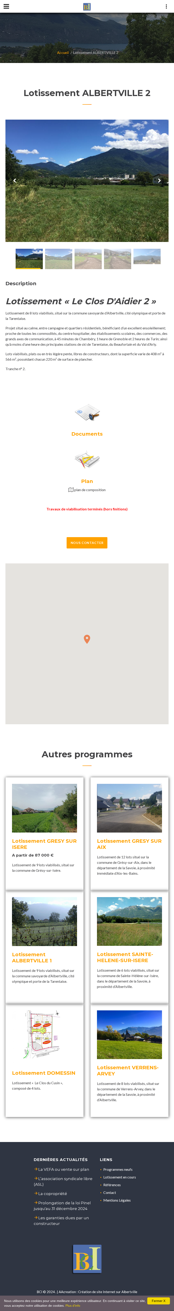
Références (112, 1185)
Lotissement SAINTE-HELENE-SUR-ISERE (125, 957)
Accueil (63, 52)
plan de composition (90, 490)
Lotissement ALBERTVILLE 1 (32, 957)
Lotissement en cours (119, 1177)
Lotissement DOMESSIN (43, 1073)
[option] (87, 181)
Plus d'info (72, 1305)
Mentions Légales (117, 1200)
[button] (87, 639)
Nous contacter (87, 543)
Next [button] (159, 180)
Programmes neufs (118, 1169)
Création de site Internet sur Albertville (107, 1292)
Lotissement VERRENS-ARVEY (128, 1071)
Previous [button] (14, 180)
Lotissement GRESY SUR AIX (129, 844)
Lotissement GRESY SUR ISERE (44, 844)
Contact (109, 1192)
